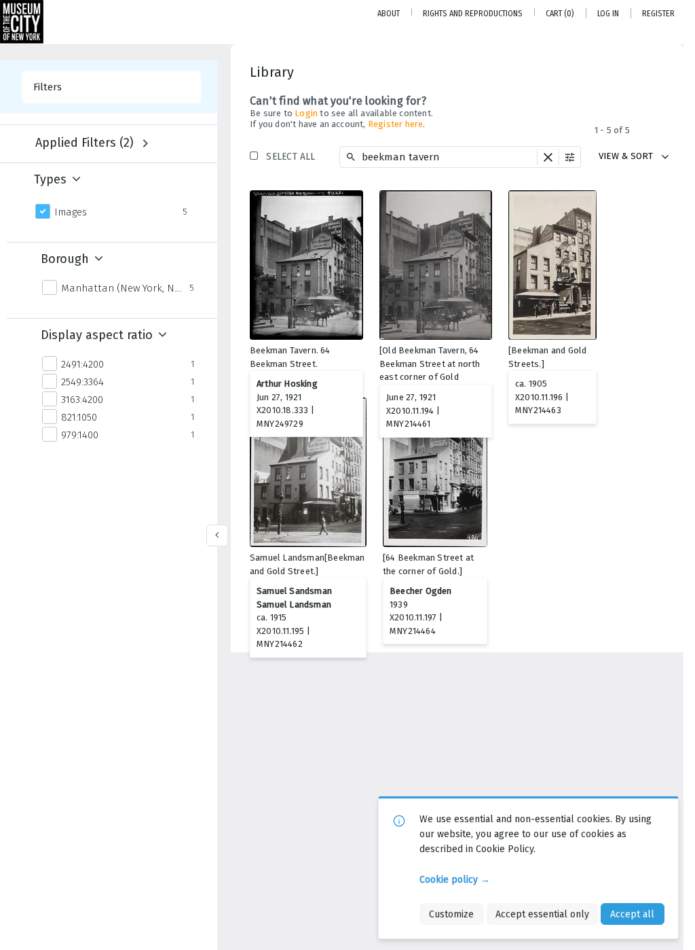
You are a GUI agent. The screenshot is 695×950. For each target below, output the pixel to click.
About (388, 13)
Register (658, 13)
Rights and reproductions (473, 13)
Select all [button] (290, 156)
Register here (396, 124)
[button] (548, 157)
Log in (608, 13)
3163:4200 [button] (82, 399)
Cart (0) (560, 13)
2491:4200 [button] (82, 364)
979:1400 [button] (79, 435)
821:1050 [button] (79, 417)
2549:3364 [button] (82, 382)
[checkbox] (349, 202)
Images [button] (70, 212)
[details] (306, 265)
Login (306, 113)
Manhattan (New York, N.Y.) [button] (121, 288)
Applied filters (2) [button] (84, 142)
